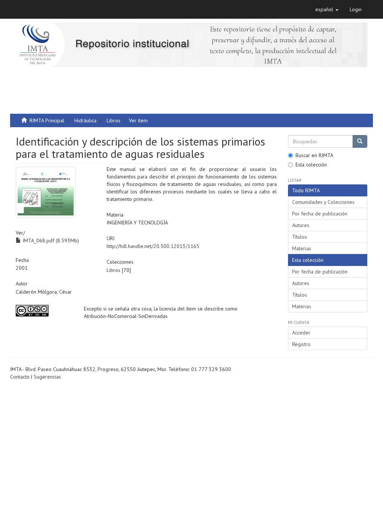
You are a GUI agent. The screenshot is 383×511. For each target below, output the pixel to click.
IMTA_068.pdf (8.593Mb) (50, 240)
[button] (327, 9)
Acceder (301, 332)
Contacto (20, 376)
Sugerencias (47, 376)
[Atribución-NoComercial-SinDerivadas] (44, 310)
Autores (300, 225)
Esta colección (311, 164)
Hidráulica (85, 120)
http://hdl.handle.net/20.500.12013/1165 (153, 246)
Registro (301, 344)
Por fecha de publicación (319, 213)
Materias (301, 248)
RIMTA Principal (47, 120)
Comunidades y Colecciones (323, 202)
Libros (113, 120)
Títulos (299, 236)
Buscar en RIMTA (314, 155)
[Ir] (359, 141)
